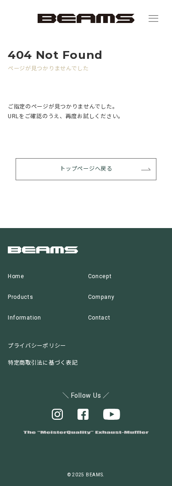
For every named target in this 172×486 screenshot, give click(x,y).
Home (16, 276)
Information (24, 317)
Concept (100, 276)
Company (101, 297)
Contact (99, 317)
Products (20, 297)
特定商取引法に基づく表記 (43, 363)
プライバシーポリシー (37, 346)
